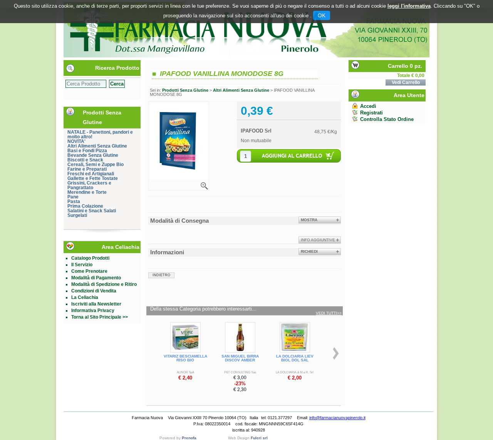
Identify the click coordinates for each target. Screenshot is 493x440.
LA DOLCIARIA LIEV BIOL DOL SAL (295, 358)
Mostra (309, 220)
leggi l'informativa (409, 6)
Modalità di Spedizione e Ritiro (104, 284)
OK (321, 15)
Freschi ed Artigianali (90, 173)
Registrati (371, 113)
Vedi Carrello (406, 82)
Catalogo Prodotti (90, 258)
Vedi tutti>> (329, 313)
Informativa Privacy (92, 310)
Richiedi (309, 251)
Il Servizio (81, 264)
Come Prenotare (89, 271)
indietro (161, 275)
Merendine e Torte (87, 192)
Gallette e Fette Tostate (92, 178)
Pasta (73, 201)
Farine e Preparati (87, 169)
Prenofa (189, 438)
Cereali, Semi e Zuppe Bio (95, 164)
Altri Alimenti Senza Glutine (97, 146)
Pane (73, 197)
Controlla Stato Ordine (387, 119)
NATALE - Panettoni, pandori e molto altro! (100, 134)
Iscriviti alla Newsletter (96, 304)
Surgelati (77, 215)
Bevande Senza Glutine (92, 155)
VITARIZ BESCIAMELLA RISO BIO (185, 358)
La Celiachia (84, 297)
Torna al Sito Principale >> (99, 317)
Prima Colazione (85, 206)
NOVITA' (76, 141)
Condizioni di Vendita (93, 291)
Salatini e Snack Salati (91, 210)
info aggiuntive (318, 240)
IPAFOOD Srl (256, 131)
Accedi (368, 106)
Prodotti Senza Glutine (185, 90)
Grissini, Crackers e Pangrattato (89, 185)
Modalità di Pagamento (96, 277)
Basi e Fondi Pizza (87, 150)
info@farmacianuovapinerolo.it (337, 417)
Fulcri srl (259, 438)
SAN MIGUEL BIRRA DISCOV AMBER (240, 358)
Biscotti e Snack (85, 160)
